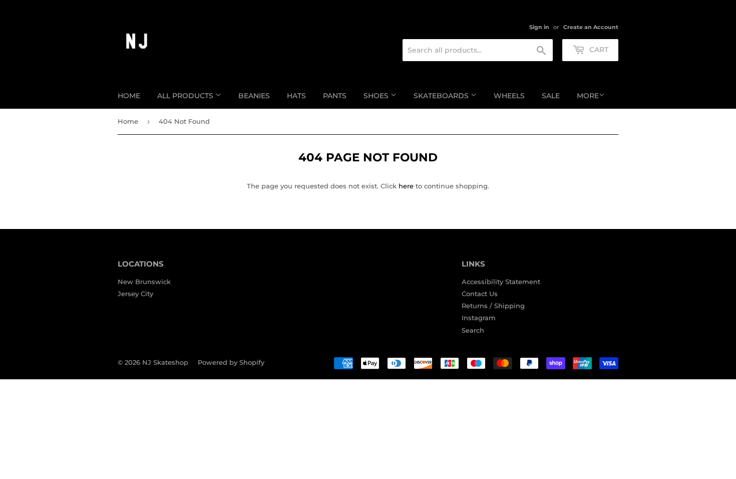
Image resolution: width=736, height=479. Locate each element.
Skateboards (442, 95)
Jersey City (135, 294)
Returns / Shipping (493, 306)
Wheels (509, 95)
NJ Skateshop (165, 362)
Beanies (254, 95)
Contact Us (480, 294)
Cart (597, 49)
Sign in (539, 27)
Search (473, 330)
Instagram (479, 318)
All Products (186, 95)
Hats (296, 95)
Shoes (377, 95)
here (406, 186)
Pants (334, 95)
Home (129, 95)
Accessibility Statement (501, 282)
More (588, 95)
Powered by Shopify (231, 362)
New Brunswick (144, 282)
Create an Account (590, 27)
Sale (551, 95)
